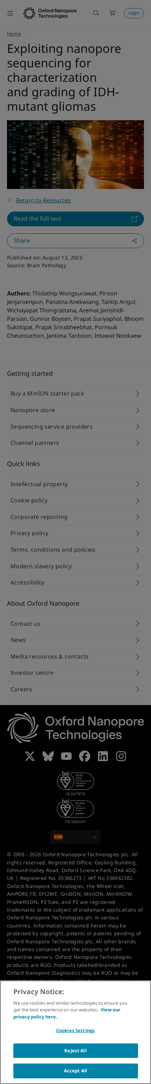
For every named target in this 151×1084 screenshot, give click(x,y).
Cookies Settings (75, 1030)
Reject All (75, 1050)
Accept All (75, 1070)
